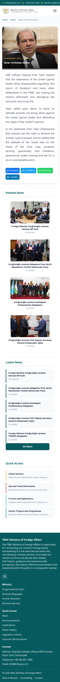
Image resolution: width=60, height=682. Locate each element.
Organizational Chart (13, 589)
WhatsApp (46, 170)
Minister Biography (12, 594)
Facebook (13, 170)
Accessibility (26, 677)
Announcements (11, 620)
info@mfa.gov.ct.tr (13, 3)
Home (5, 19)
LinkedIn (14, 177)
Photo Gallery (9, 629)
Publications (8, 625)
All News (27, 446)
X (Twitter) (30, 170)
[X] (4, 576)
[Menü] (55, 11)
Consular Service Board (14, 639)
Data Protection (10, 677)
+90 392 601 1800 (32, 3)
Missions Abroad (11, 603)
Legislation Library (12, 634)
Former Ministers (11, 598)
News (13, 19)
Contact (39, 677)
